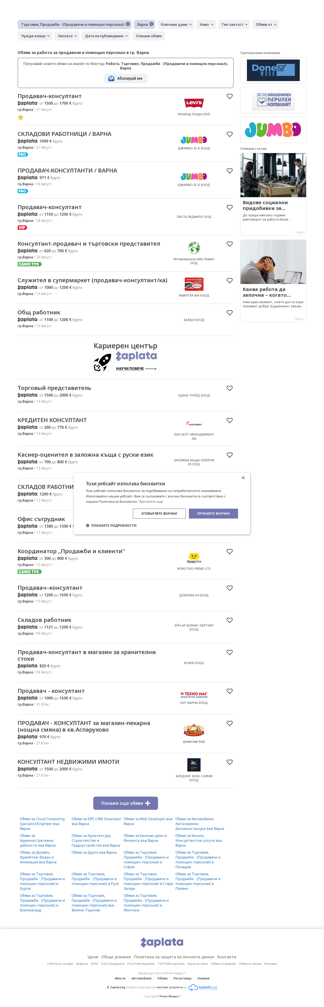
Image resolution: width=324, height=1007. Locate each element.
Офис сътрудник (41, 519)
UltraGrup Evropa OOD (194, 114)
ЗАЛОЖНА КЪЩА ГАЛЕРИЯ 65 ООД (194, 462)
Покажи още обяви (122, 803)
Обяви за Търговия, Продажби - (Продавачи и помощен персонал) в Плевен (198, 881)
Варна (142, 24)
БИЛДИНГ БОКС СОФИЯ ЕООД (194, 778)
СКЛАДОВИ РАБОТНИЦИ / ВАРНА (64, 134)
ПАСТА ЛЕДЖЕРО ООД (194, 217)
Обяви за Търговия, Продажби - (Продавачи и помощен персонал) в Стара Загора (148, 881)
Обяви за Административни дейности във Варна (38, 840)
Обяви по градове (223, 964)
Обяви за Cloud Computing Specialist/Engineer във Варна (42, 823)
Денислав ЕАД (194, 741)
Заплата (65, 35)
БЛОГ (95, 964)
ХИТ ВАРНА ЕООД (194, 703)
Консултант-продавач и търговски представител (89, 243)
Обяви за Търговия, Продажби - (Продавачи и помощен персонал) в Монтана (146, 902)
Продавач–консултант (50, 588)
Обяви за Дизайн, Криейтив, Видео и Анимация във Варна (38, 857)
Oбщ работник (39, 312)
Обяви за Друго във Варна (94, 852)
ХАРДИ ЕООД (194, 320)
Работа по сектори (60, 964)
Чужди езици (33, 35)
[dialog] (162, 503)
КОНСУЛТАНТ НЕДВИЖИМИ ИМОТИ (68, 762)
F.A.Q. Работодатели (141, 964)
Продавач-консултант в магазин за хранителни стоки (87, 655)
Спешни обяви (149, 35)
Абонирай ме (129, 78)
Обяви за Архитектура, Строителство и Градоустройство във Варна (96, 840)
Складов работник (44, 620)
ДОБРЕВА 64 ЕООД (194, 595)
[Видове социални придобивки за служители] (273, 194)
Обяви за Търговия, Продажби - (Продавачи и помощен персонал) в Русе (95, 879)
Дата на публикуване (104, 35)
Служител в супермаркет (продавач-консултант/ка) (92, 280)
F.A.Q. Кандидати (113, 964)
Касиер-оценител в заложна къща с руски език (85, 454)
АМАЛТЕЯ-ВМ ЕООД (194, 295)
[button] (111, 525)
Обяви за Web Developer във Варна (148, 821)
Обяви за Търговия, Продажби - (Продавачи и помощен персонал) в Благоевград (42, 902)
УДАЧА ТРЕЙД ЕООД (194, 395)
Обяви (162, 978)
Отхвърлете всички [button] (159, 513)
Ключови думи (174, 24)
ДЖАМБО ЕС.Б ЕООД (194, 148)
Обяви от (264, 24)
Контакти (226, 956)
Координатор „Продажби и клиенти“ (71, 551)
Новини (203, 978)
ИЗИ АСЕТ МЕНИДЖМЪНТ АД (194, 436)
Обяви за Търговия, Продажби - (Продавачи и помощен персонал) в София (146, 859)
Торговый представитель (54, 388)
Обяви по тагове (250, 964)
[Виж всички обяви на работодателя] (194, 109)
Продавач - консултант (51, 691)
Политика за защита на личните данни (174, 956)
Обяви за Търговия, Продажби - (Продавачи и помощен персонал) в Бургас (42, 881)
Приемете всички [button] (213, 513)
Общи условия (116, 956)
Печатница (182, 978)
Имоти (120, 978)
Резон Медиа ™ (170, 996)
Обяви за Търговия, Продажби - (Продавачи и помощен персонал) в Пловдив (198, 859)
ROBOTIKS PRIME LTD (194, 568)
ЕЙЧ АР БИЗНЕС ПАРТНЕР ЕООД (194, 627)
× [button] (243, 477)
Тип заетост (232, 24)
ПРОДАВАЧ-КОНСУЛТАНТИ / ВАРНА (67, 170)
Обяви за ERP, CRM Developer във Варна (96, 821)
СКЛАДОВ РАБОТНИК (48, 487)
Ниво (204, 24)
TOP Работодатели (171, 964)
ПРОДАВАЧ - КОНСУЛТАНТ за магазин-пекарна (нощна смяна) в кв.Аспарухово (84, 726)
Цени (93, 956)
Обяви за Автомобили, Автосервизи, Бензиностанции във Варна (199, 823)
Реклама (270, 964)
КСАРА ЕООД (194, 663)
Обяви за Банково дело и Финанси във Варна (145, 838)
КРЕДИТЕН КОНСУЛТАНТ (52, 420)
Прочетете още (151, 501)
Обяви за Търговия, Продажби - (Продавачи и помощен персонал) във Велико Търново (94, 902)
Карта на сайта (198, 964)
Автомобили (141, 978)
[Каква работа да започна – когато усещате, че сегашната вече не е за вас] (273, 281)
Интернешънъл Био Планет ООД (194, 261)
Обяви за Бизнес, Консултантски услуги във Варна (198, 840)
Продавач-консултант (50, 96)
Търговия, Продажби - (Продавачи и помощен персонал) (72, 24)
